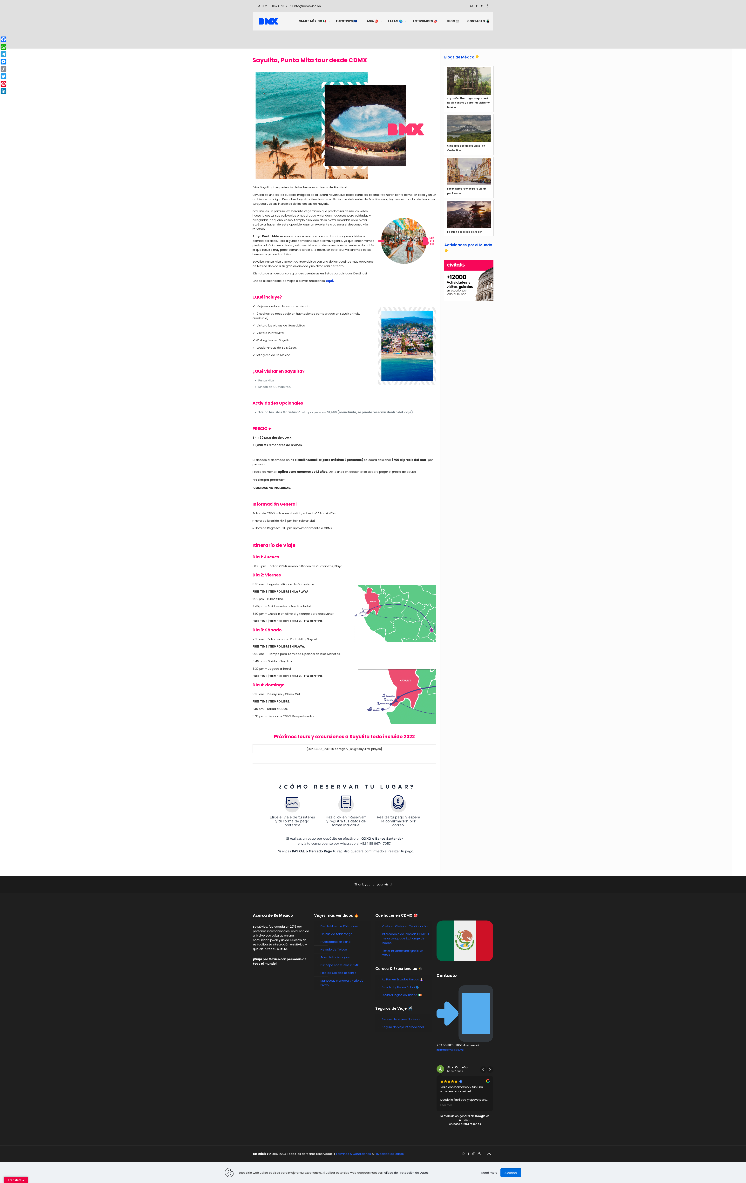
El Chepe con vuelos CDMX (340, 965)
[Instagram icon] (482, 6)
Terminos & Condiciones (353, 1154)
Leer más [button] (446, 1105)
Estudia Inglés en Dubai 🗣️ (400, 987)
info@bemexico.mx (307, 6)
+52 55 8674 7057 (274, 6)
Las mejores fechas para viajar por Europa (466, 191)
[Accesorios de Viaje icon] (487, 6)
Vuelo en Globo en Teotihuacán (405, 926)
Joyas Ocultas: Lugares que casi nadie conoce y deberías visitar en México (468, 103)
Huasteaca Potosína (335, 942)
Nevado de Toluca (334, 949)
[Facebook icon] (477, 6)
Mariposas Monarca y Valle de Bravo (342, 982)
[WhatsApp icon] (471, 6)
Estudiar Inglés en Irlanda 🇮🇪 (402, 995)
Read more (489, 1173)
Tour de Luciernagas (335, 957)
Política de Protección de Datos (406, 1173)
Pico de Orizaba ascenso (338, 973)
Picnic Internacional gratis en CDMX (402, 953)
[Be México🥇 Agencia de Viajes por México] (268, 21)
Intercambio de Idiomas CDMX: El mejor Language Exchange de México (405, 938)
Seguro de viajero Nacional (401, 1019)
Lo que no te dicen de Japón (464, 231)
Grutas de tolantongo (336, 934)
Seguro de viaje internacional (403, 1027)
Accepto (511, 1173)
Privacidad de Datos (389, 1154)
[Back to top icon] (489, 1154)
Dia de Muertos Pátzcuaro (339, 926)
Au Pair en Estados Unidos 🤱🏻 (402, 979)
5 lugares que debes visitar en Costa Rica (466, 148)
